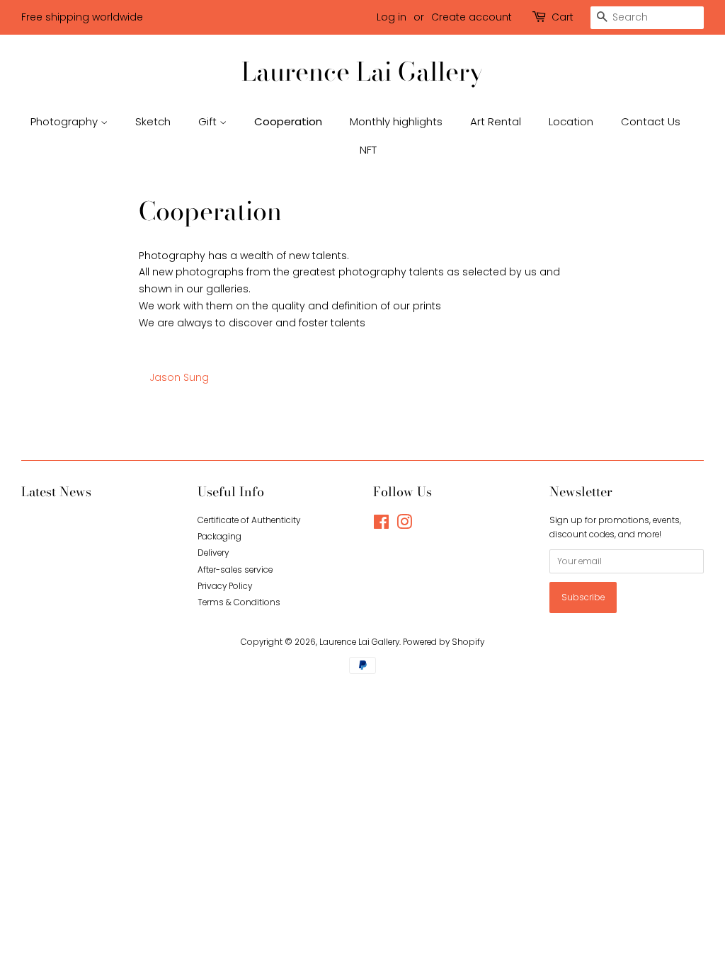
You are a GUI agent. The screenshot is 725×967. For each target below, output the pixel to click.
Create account (471, 17)
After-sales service (235, 570)
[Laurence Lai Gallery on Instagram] (404, 525)
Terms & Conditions (239, 602)
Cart (562, 17)
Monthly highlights (396, 121)
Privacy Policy (225, 586)
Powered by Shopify (443, 642)
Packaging (219, 536)
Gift (208, 121)
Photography (65, 121)
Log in (391, 17)
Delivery (213, 553)
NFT (368, 149)
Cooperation (288, 121)
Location (571, 121)
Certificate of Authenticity (249, 520)
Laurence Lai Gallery (362, 71)
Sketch (153, 121)
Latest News (56, 491)
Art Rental (495, 121)
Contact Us (650, 121)
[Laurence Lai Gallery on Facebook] (381, 525)
